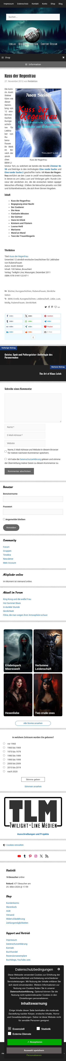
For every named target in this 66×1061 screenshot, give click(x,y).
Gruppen (7, 551)
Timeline (7, 555)
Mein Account (9, 563)
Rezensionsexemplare (16, 956)
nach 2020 (12, 771)
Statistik (46, 1029)
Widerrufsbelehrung (15, 919)
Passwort (7, 506)
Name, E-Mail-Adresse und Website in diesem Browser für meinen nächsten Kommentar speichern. (33, 451)
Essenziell (18, 1029)
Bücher (11, 291)
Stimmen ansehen (33, 786)
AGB (8, 911)
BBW (10, 299)
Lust (58, 299)
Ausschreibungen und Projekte (33, 834)
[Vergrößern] (57, 92)
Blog (60, 4)
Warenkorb (11, 907)
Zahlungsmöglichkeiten (17, 923)
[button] (14, 316)
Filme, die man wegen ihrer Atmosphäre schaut (25, 615)
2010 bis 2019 (14, 767)
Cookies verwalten (15, 845)
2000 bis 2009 (14, 763)
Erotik (16, 299)
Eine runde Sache (48, 169)
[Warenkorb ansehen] (63, 57)
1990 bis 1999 (14, 759)
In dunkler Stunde (11, 607)
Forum (6, 547)
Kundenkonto (12, 903)
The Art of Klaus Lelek (50, 373)
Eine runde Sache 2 (14, 172)
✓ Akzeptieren (34, 1042)
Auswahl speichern (34, 1050)
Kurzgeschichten (23, 291)
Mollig (7, 302)
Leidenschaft (43, 299)
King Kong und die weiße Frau (17, 599)
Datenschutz (22, 4)
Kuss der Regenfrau (19, 256)
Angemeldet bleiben (15, 519)
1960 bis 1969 (14, 747)
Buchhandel (11, 952)
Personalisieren (34, 1055)
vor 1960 (11, 744)
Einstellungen (26, 998)
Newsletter (8, 559)
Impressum (9, 4)
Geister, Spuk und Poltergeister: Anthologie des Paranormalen (28, 356)
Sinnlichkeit (31, 302)
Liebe (52, 299)
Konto (44, 4)
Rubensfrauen (39, 291)
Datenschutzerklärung (30, 459)
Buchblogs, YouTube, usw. (18, 960)
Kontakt (35, 4)
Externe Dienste (22, 1034)
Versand (10, 915)
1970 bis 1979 (14, 751)
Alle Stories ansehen (33, 723)
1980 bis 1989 (14, 755)
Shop (53, 4)
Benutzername (10, 494)
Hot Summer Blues (12, 603)
